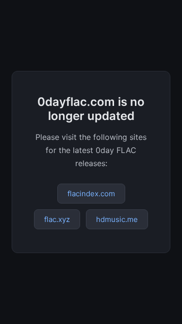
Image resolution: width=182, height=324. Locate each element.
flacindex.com (91, 193)
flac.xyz (57, 219)
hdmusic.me (117, 219)
